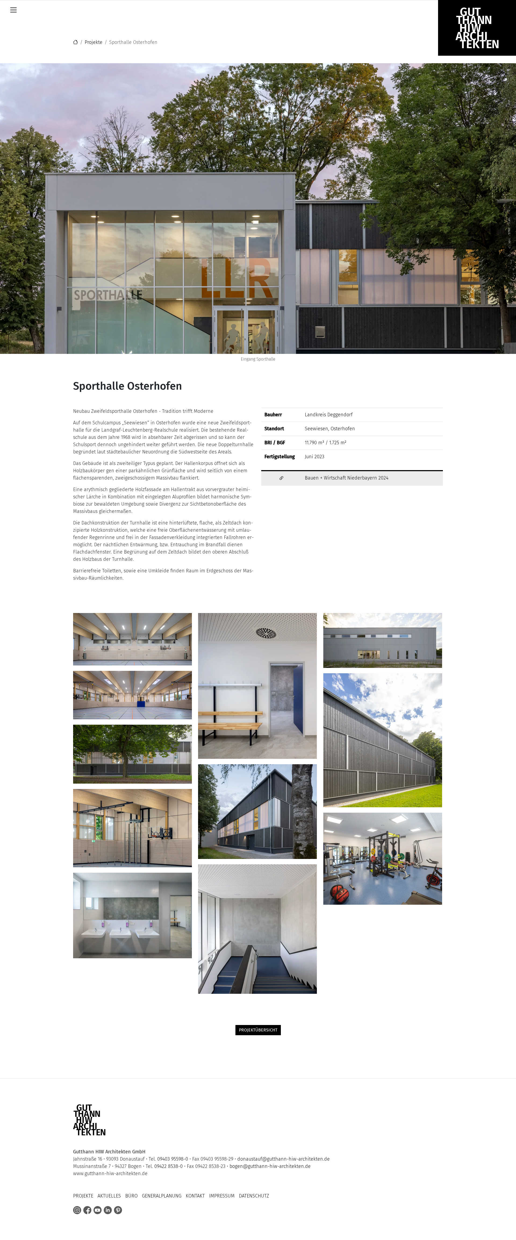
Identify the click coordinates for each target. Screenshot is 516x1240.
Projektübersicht (258, 1030)
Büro (131, 1196)
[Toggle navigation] (13, 10)
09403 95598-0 (172, 1159)
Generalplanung (161, 1196)
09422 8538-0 (168, 1166)
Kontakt (195, 1196)
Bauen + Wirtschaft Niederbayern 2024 (346, 478)
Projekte (93, 42)
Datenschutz (254, 1196)
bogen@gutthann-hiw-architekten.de (270, 1166)
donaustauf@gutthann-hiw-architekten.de (283, 1159)
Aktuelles (109, 1196)
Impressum (222, 1196)
